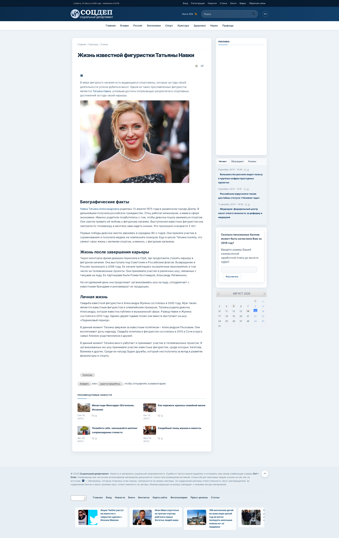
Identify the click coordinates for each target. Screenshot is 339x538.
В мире (124, 25)
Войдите (84, 383)
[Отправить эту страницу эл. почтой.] (202, 65)
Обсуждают (237, 161)
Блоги (233, 3)
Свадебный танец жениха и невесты (179, 428)
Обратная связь (257, 3)
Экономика (154, 25)
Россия (137, 25)
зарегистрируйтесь (110, 383)
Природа (227, 25)
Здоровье (200, 25)
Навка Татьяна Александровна (99, 209)
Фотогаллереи (178, 497)
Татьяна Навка (102, 91)
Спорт (169, 25)
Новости (212, 3)
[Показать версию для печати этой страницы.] (196, 65)
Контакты (144, 497)
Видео (243, 3)
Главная (111, 25)
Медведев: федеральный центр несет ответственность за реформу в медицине (240, 213)
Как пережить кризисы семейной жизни (181, 405)
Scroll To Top (264, 473)
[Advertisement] (241, 100)
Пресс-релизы (199, 497)
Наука (214, 25)
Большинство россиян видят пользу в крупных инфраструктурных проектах (240, 178)
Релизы (252, 161)
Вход (185, 3)
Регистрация (198, 3)
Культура (183, 25)
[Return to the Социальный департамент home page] (92, 14)
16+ (265, 14)
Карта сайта (160, 497)
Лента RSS (187, 14)
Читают (224, 161)
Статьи (223, 3)
